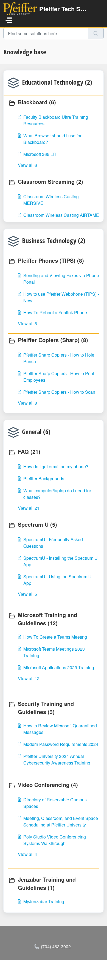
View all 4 (27, 854)
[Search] (96, 33)
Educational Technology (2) (57, 82)
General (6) (36, 431)
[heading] (53, 102)
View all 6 (27, 165)
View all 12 (29, 678)
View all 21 (29, 508)
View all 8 (27, 323)
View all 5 (27, 594)
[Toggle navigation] (8, 20)
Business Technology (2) (53, 240)
